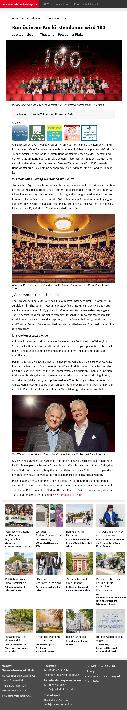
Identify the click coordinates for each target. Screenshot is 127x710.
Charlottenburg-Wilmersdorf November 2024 (47, 543)
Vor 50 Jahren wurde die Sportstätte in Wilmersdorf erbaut (79, 543)
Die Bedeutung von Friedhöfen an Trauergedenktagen (45, 648)
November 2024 (56, 18)
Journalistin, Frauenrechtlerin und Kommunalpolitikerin (106, 648)
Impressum (92, 665)
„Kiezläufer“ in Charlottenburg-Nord (48, 580)
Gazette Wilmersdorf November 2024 (52, 114)
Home (15, 18)
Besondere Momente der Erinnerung (48, 638)
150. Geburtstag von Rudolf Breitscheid (16, 580)
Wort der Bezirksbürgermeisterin (49, 533)
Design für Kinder (76, 636)
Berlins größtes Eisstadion (75, 533)
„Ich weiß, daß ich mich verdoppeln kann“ (109, 533)
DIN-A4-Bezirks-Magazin (55, 4)
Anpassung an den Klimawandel (15, 638)
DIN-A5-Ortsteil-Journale (86, 4)
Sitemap (90, 671)
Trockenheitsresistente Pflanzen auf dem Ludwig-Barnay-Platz (17, 648)
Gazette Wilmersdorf (33, 18)
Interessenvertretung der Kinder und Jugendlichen (17, 535)
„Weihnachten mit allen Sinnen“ (76, 580)
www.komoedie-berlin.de (67, 494)
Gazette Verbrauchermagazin (19, 4)
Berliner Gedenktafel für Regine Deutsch (110, 638)
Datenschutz (107, 665)
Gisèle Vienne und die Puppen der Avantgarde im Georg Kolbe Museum (110, 543)
